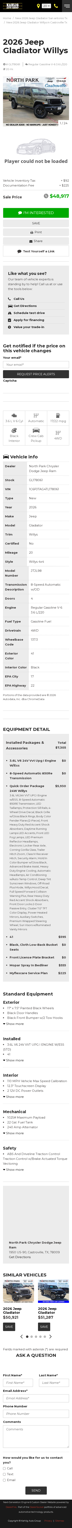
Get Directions (25, 306)
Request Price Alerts (36, 374)
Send (36, 1490)
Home (7, 18)
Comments (12, 1422)
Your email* (12, 357)
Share (38, 241)
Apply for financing (29, 320)
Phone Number (15, 1406)
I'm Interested (38, 212)
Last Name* (48, 1375)
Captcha (10, 380)
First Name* (12, 1375)
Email (11, 1480)
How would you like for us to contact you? (33, 1460)
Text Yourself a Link (39, 251)
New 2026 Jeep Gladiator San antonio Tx (41, 18)
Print (38, 232)
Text (10, 1474)
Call (10, 1468)
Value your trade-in (29, 327)
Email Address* (15, 1391)
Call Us (19, 299)
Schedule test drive (29, 313)
